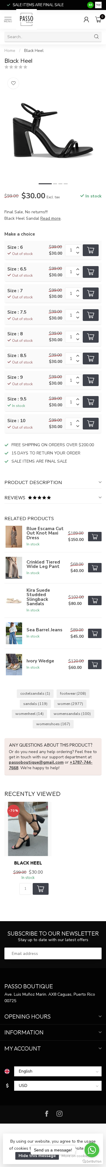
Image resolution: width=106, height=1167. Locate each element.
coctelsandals (35, 693)
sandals (35, 703)
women (70, 703)
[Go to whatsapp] (92, 1150)
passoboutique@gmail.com (36, 762)
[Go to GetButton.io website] (91, 1161)
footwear (73, 693)
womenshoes (53, 723)
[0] (98, 19)
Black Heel (34, 50)
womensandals (72, 713)
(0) (31, 67)
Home (9, 50)
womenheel (29, 713)
